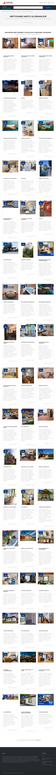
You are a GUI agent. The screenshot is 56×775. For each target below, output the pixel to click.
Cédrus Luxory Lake (44, 178)
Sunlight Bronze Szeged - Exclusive (9, 386)
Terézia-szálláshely (8, 302)
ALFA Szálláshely (25, 630)
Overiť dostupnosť (13, 74)
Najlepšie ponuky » (28, 22)
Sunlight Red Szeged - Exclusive (8, 56)
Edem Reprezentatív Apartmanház (44, 549)
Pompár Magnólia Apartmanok (7, 219)
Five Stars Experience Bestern (8, 591)
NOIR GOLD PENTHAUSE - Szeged (9, 343)
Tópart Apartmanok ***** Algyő (27, 670)
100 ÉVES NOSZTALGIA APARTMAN (44, 343)
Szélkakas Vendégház (26, 385)
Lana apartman (7, 712)
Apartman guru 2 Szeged (27, 466)
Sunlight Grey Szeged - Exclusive (44, 670)
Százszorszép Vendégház (9, 98)
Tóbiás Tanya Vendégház (45, 507)
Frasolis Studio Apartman (10, 178)
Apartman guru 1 (7, 466)
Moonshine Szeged (43, 712)
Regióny (41, 2)
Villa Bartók (24, 507)
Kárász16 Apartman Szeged (10, 138)
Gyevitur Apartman (8, 630)
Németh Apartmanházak (27, 548)
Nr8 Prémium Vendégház (45, 302)
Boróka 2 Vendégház (44, 466)
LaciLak (23, 98)
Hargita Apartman (43, 426)
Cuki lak (41, 218)
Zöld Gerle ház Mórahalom (46, 138)
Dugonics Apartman (26, 590)
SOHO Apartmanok (43, 630)
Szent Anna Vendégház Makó (9, 549)
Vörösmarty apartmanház (27, 342)
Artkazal (23, 178)
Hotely (49, 2)
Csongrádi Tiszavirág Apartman (26, 219)
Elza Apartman (25, 426)
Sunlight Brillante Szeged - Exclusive (28, 56)
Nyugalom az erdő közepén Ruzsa (10, 427)
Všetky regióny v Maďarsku (47, 764)
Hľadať (48, 7)
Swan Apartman (7, 259)
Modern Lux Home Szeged (9, 507)
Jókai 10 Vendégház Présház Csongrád (26, 712)
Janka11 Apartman (43, 98)
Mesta (45, 2)
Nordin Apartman (25, 138)
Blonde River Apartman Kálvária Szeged (45, 260)
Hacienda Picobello (44, 590)
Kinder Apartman (43, 385)
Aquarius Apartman (26, 259)
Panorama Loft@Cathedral (7, 670)
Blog (53, 2)
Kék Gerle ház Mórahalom (27, 302)
